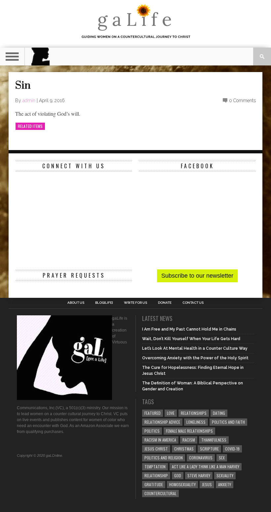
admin (28, 100)
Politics (152, 431)
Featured (152, 413)
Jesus (207, 484)
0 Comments (242, 100)
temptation (155, 466)
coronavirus (201, 457)
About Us (75, 302)
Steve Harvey (198, 475)
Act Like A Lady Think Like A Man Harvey (205, 466)
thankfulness (213, 440)
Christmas (184, 449)
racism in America (160, 440)
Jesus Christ (156, 449)
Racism (188, 440)
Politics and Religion (163, 457)
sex (222, 457)
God (177, 475)
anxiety (224, 484)
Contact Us (193, 302)
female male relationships (189, 431)
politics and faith (228, 422)
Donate (165, 302)
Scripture (209, 449)
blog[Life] (104, 302)
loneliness (196, 422)
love (170, 413)
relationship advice (162, 422)
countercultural (160, 493)
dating (219, 413)
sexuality (224, 475)
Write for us (135, 302)
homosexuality (182, 484)
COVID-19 (232, 449)
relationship (156, 475)
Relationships (194, 413)
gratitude (153, 484)
